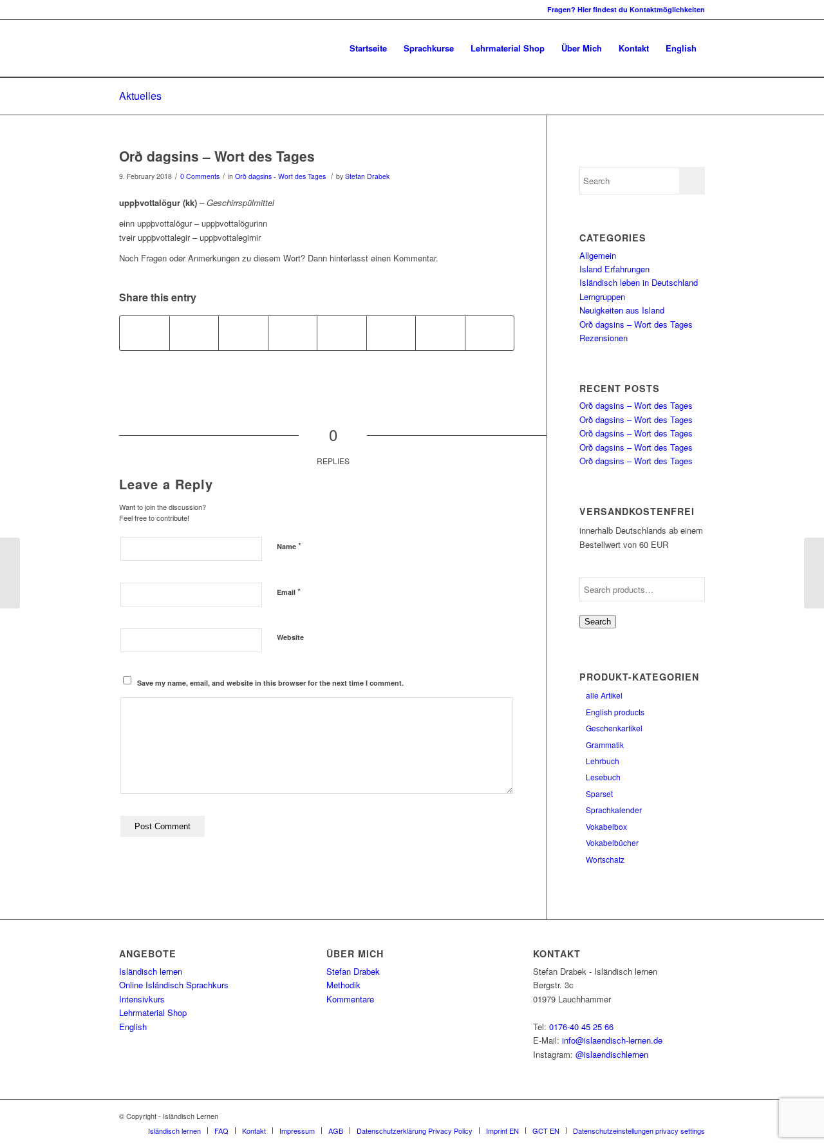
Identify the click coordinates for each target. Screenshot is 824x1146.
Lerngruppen (602, 296)
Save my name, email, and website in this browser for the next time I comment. (270, 683)
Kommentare (350, 999)
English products (615, 711)
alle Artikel (604, 695)
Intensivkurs (142, 999)
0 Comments (200, 176)
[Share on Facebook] (144, 333)
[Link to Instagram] (123, 9)
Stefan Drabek (367, 176)
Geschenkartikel (614, 727)
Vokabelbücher (612, 842)
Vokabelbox (606, 826)
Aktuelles (140, 95)
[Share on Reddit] (440, 333)
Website (290, 637)
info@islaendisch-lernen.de (612, 1040)
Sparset (599, 793)
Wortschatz (605, 859)
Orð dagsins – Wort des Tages (217, 155)
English (133, 1026)
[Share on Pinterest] (243, 333)
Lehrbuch (602, 760)
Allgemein (597, 255)
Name (289, 546)
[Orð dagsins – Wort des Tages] (10, 573)
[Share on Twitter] (194, 333)
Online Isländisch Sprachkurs (174, 985)
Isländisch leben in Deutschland (638, 282)
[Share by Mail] (489, 333)
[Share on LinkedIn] (292, 333)
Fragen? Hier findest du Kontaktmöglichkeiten (626, 9)
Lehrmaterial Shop (153, 1012)
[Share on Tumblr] (341, 333)
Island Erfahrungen (614, 269)
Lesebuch (603, 776)
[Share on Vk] (391, 333)
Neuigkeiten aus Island (621, 310)
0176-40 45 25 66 (581, 1026)
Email (289, 591)
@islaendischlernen (612, 1054)
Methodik (343, 985)
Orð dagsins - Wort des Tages (280, 176)
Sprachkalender (614, 809)
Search (598, 621)
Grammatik (605, 744)
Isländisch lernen (150, 971)
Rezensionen (603, 338)
